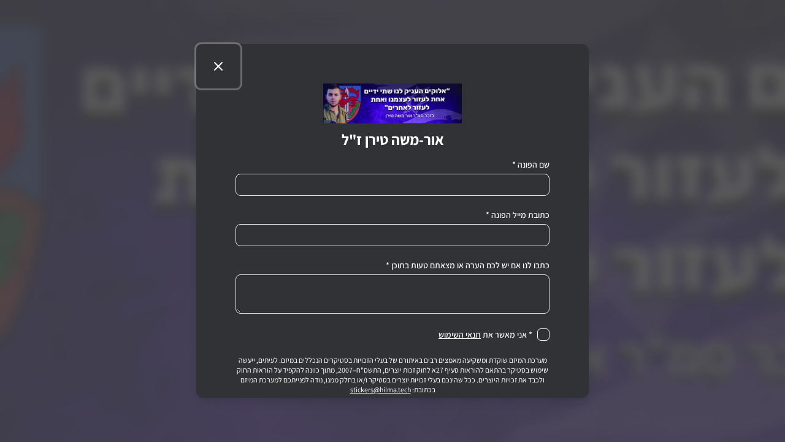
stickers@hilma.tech (380, 389)
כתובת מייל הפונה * (518, 215)
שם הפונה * (531, 164)
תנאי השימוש (459, 334)
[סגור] (218, 66)
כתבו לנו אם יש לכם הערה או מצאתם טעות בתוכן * (468, 265)
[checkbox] (543, 334)
